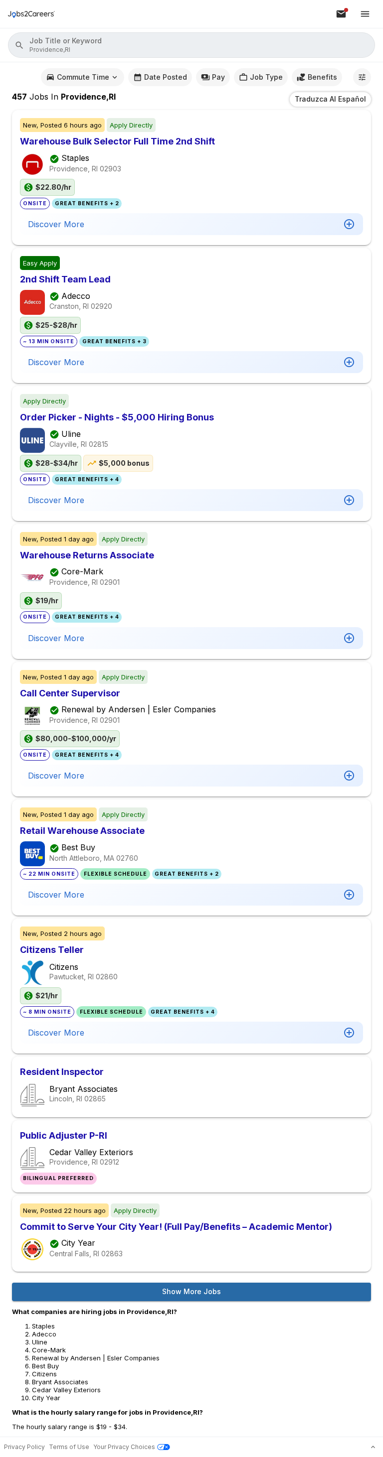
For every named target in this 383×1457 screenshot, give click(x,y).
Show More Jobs (191, 1291)
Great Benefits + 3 (114, 341)
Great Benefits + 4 (87, 479)
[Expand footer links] (373, 1447)
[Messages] (341, 14)
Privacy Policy (24, 1447)
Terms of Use (69, 1447)
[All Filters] (362, 77)
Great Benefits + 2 (87, 203)
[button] (191, 45)
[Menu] (365, 14)
